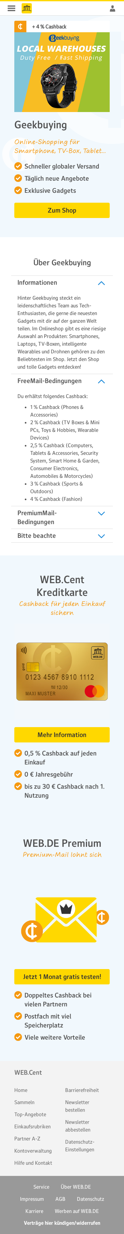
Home (20, 1090)
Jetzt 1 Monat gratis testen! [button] (62, 977)
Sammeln (24, 1102)
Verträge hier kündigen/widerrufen (62, 1223)
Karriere (34, 1211)
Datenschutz (90, 1199)
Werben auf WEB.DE (77, 1211)
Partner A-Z (27, 1138)
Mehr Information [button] (62, 735)
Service (41, 1187)
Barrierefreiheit (82, 1090)
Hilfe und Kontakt (33, 1163)
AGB (60, 1199)
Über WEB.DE (76, 1187)
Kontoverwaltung (33, 1150)
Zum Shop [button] (62, 210)
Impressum (32, 1199)
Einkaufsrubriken (32, 1126)
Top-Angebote (30, 1114)
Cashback (27, 8)
